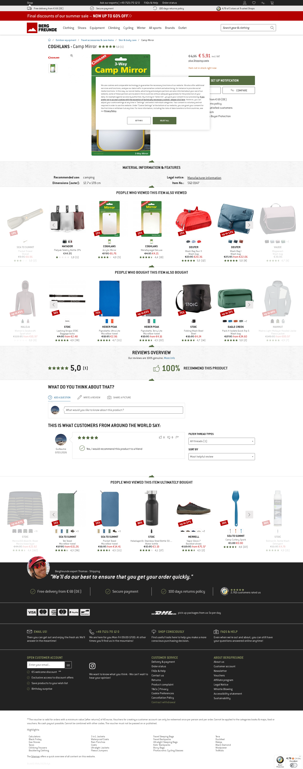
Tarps (31, 744)
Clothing (68, 28)
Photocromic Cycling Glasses (168, 750)
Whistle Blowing (223, 689)
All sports (155, 28)
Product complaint (163, 684)
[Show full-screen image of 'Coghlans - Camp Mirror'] (71, 55)
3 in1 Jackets (98, 736)
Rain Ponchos (98, 742)
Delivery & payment (163, 662)
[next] (249, 225)
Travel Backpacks (162, 739)
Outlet (182, 28)
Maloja (219, 742)
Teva (218, 736)
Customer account (224, 666)
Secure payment (105, 8)
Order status (159, 666)
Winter (141, 28)
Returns (156, 680)
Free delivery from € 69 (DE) (48, 8)
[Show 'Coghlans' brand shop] (53, 58)
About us (219, 662)
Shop (30, 3)
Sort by (193, 449)
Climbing (114, 28)
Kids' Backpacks (161, 744)
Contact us (158, 675)
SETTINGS (139, 120)
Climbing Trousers (38, 747)
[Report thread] (177, 437)
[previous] (54, 225)
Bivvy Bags (159, 747)
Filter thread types (201, 434)
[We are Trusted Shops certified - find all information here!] (224, 591)
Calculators (34, 736)
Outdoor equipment (66, 40)
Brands (170, 28)
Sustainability (222, 698)
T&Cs (155, 689)
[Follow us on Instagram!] (95, 667)
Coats (94, 744)
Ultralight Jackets (100, 747)
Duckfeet (220, 739)
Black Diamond (223, 744)
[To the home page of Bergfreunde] (43, 27)
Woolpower (221, 747)
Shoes (82, 28)
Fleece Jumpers (99, 750)
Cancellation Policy (163, 697)
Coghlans (59, 47)
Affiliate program (223, 680)
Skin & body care (127, 40)
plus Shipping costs (198, 60)
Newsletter (220, 671)
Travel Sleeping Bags (163, 736)
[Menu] (300, 757)
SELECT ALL (164, 120)
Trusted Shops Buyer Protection (212, 116)
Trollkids (220, 750)
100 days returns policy (171, 8)
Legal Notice (221, 684)
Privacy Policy (110, 111)
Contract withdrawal (163, 702)
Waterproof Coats (100, 739)
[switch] (293, 765)
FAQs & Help (159, 671)
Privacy (163, 689)
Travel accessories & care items (97, 40)
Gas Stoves (34, 742)
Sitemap (35, 756)
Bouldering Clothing (39, 750)
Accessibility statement (228, 693)
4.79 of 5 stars (238, 8)
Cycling (128, 28)
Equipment (97, 28)
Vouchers (219, 675)
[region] (153, 103)
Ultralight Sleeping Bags (165, 742)
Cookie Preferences (163, 693)
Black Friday (35, 739)
